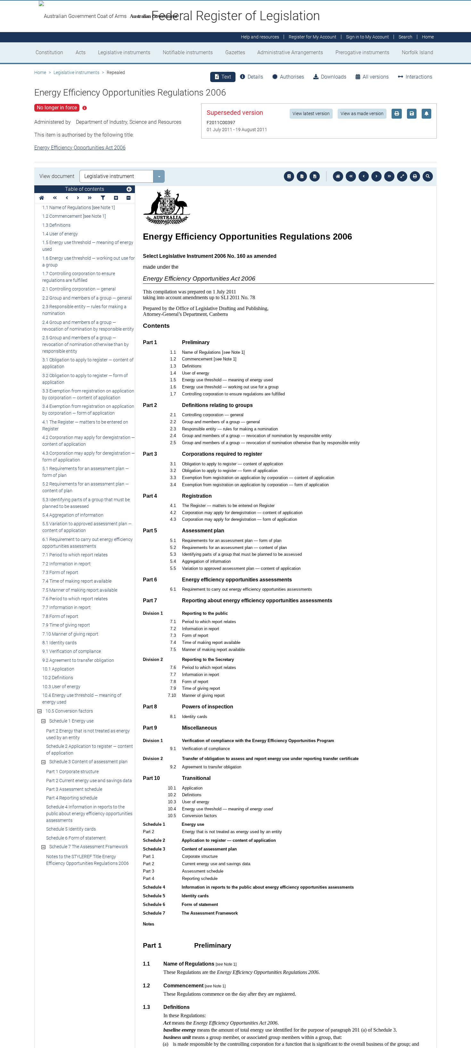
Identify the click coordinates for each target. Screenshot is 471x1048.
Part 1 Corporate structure (72, 771)
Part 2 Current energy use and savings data (89, 780)
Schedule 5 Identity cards (71, 829)
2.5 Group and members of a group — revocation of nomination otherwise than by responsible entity (85, 344)
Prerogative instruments (362, 52)
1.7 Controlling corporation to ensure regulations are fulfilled (78, 277)
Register (312, 37)
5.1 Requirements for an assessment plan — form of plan (85, 472)
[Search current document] (428, 176)
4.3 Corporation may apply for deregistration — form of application (88, 456)
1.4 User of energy (60, 233)
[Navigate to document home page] (41, 198)
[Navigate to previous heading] (67, 198)
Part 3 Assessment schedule (74, 789)
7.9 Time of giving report (66, 625)
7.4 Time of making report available (77, 581)
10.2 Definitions (57, 677)
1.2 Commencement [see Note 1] (74, 216)
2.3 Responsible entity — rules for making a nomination (84, 310)
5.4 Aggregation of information (72, 515)
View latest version (311, 113)
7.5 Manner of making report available (79, 590)
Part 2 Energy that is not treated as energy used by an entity (88, 734)
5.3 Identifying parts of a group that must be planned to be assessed (86, 503)
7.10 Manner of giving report (70, 634)
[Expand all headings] (116, 198)
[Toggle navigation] (129, 189)
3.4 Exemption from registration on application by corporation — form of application (88, 410)
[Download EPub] (289, 176)
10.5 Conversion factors (69, 711)
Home (40, 72)
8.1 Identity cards (59, 642)
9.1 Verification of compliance (71, 651)
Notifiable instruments (188, 52)
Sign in (367, 37)
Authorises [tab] (292, 77)
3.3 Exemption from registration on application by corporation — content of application (88, 394)
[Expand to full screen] (402, 176)
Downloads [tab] (333, 77)
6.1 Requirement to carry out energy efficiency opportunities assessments (87, 543)
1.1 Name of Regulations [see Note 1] (78, 207)
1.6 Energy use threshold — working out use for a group (88, 261)
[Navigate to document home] (338, 176)
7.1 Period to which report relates (75, 554)
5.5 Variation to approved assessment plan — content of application (87, 527)
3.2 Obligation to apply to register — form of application (85, 379)
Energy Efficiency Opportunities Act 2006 (80, 148)
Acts (81, 52)
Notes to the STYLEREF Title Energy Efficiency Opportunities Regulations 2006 (87, 860)
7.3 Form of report (60, 572)
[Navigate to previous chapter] (351, 176)
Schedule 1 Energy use (71, 720)
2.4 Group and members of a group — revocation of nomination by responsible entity (88, 326)
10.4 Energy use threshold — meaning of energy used (81, 699)
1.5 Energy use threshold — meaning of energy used (87, 246)
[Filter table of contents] (103, 198)
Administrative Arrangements (290, 52)
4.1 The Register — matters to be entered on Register (85, 425)
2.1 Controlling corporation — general (79, 289)
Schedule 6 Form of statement (76, 838)
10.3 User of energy (61, 686)
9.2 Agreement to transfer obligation (78, 660)
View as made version (362, 113)
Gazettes (235, 52)
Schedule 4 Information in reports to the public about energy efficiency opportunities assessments (89, 813)
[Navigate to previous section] (364, 176)
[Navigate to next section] (376, 176)
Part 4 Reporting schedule (71, 797)
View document (56, 176)
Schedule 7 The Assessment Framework (88, 846)
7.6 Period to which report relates (75, 598)
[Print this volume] (415, 176)
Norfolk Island (417, 52)
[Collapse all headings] (128, 198)
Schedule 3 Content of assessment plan (88, 761)
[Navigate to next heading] (78, 198)
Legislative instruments (124, 52)
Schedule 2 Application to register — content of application (89, 750)
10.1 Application (58, 669)
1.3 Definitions (56, 225)
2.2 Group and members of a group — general (87, 297)
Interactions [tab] (419, 77)
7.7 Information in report (66, 607)
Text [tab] (226, 77)
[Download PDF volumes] (302, 176)
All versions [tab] (376, 77)
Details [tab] (255, 77)
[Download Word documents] (315, 176)
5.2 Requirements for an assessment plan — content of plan (85, 487)
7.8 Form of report (60, 616)
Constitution (49, 52)
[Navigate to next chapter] (389, 176)
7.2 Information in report (66, 563)
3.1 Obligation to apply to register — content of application (88, 363)
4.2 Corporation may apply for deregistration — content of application (88, 441)
